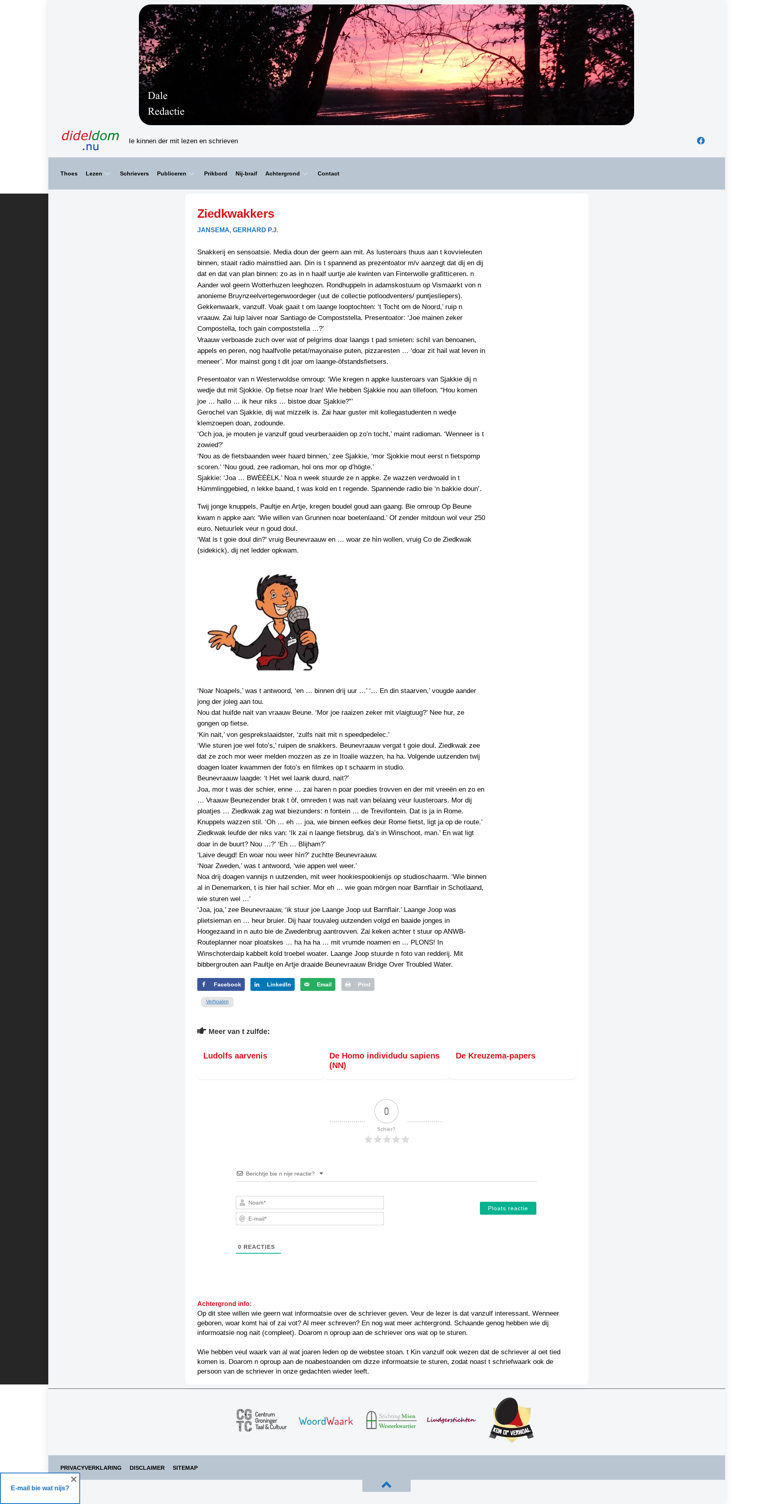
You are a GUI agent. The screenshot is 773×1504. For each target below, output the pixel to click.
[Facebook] (701, 141)
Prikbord (215, 173)
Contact (328, 173)
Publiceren (171, 173)
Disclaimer (147, 1468)
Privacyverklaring (91, 1468)
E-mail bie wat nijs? (40, 1488)
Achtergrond (282, 173)
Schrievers (134, 173)
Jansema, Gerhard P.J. (237, 230)
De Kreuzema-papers (495, 1055)
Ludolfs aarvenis (235, 1055)
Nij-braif (246, 173)
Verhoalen (217, 1002)
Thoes (69, 173)
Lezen (94, 173)
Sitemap (185, 1468)
